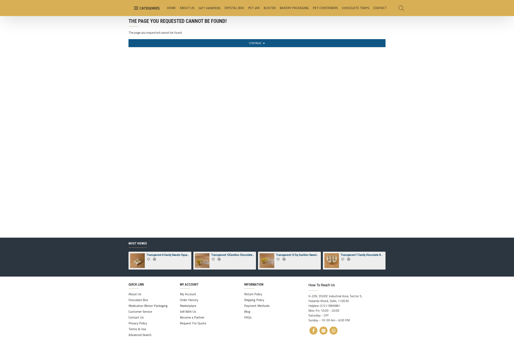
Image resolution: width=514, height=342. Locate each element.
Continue (255, 43)
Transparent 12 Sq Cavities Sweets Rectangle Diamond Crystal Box (297, 254)
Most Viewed (137, 243)
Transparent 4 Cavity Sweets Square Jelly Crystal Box (168, 254)
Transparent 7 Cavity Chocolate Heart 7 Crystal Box (362, 254)
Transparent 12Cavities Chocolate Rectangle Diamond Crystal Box (233, 254)
